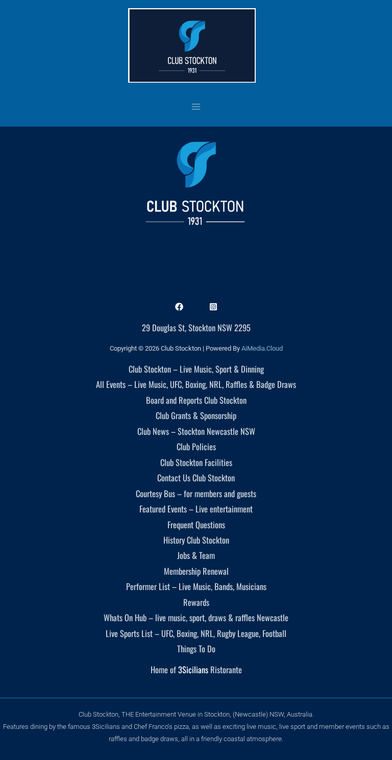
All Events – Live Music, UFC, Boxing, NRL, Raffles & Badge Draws (196, 384)
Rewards (196, 602)
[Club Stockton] (192, 45)
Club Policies (196, 446)
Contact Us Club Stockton (196, 477)
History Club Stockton (196, 539)
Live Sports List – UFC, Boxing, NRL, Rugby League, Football (196, 633)
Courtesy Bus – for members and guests (196, 493)
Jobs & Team (196, 555)
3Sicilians (193, 669)
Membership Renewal (196, 571)
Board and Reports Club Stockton (196, 400)
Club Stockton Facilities (196, 462)
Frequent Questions (196, 524)
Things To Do (196, 648)
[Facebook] (179, 307)
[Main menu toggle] (196, 106)
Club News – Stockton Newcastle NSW (196, 431)
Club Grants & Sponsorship (196, 415)
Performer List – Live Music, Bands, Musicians (196, 586)
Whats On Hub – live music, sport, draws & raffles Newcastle (196, 617)
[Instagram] (213, 307)
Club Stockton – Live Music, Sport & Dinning (196, 368)
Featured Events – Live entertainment (196, 508)
